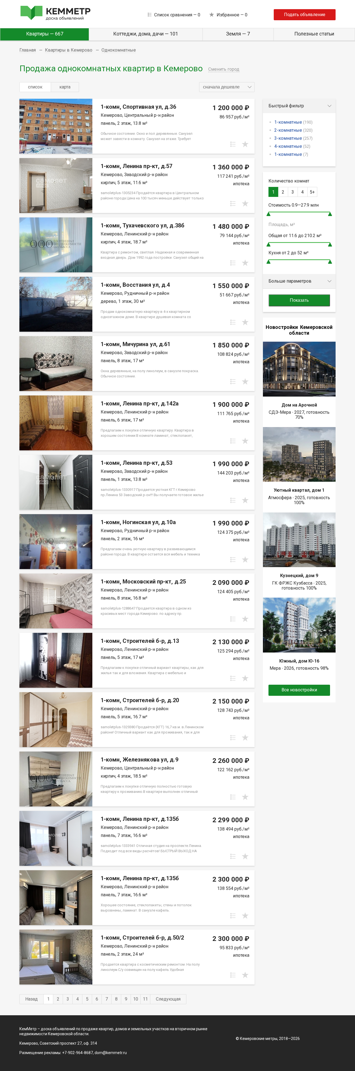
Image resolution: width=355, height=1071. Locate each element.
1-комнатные (293, 122)
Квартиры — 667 (44, 34)
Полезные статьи (314, 34)
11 (145, 999)
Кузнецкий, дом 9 (299, 575)
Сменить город (223, 69)
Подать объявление (304, 14)
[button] (227, 87)
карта (64, 87)
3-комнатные (293, 138)
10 (135, 999)
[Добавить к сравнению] (233, 144)
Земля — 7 (238, 34)
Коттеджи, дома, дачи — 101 (145, 34)
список (35, 87)
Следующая (168, 999)
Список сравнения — (177, 14)
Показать (299, 300)
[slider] (268, 214)
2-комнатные (293, 130)
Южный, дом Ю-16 (299, 661)
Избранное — (232, 14)
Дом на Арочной (299, 405)
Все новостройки (299, 689)
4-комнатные (292, 146)
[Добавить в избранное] (245, 144)
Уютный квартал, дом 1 (299, 490)
